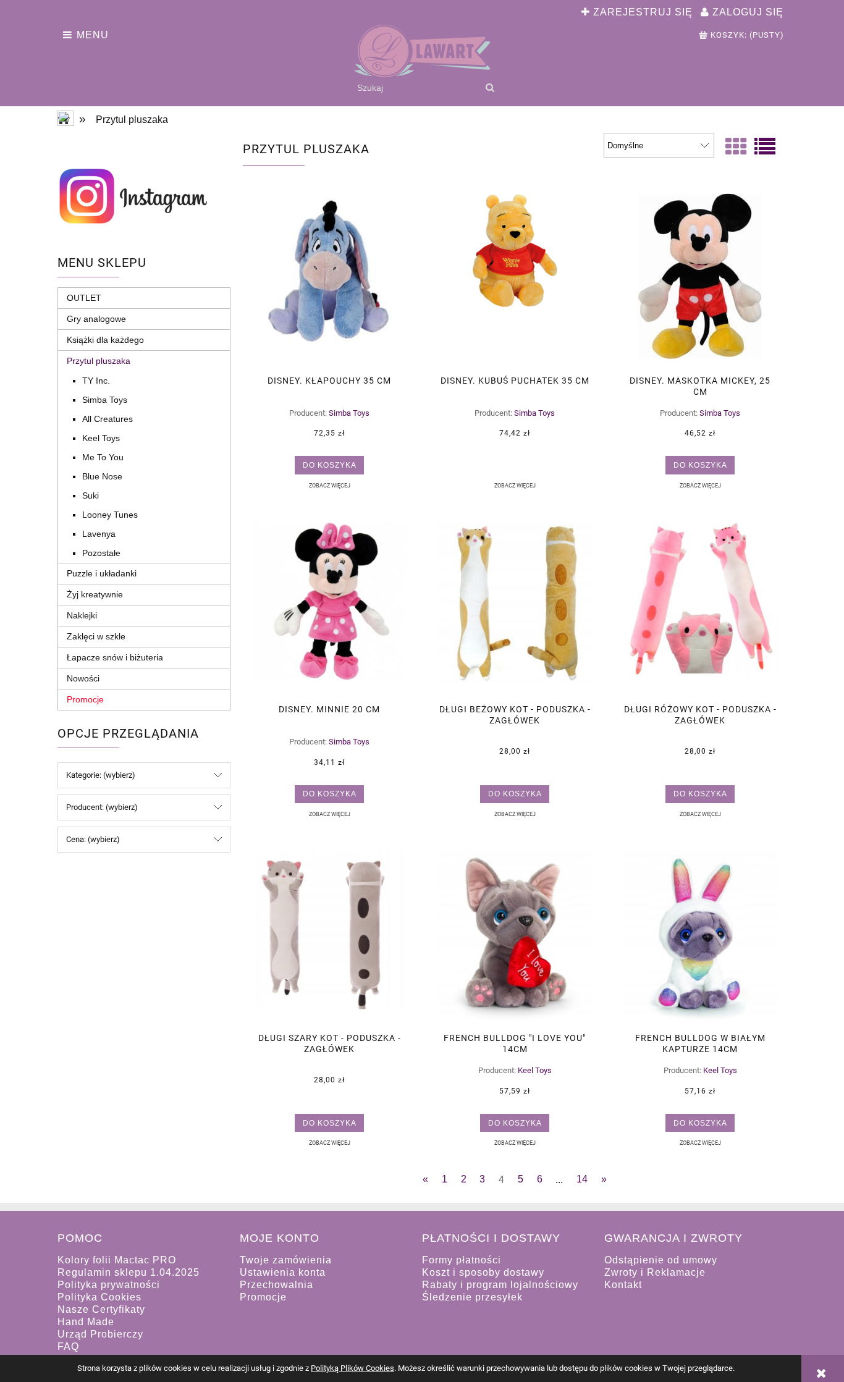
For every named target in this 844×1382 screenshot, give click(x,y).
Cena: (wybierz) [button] (93, 839)
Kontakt (623, 1284)
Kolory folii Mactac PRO (116, 1260)
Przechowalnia (276, 1284)
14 (582, 1179)
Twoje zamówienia (286, 1260)
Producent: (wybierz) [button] (102, 807)
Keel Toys (101, 438)
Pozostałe (101, 553)
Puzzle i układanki (102, 573)
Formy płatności (461, 1260)
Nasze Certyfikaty (101, 1309)
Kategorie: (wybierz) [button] (100, 775)
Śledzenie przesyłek (472, 1297)
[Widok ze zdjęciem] (735, 147)
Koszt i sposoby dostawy (483, 1272)
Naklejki (82, 615)
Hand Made (85, 1322)
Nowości (83, 678)
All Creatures (107, 419)
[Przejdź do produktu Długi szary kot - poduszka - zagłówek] (329, 937)
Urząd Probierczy (100, 1334)
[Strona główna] (422, 51)
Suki (90, 495)
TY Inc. (96, 381)
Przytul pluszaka (98, 361)
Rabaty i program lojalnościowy (500, 1284)
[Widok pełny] (764, 147)
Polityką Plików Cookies (352, 1368)
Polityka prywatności (108, 1284)
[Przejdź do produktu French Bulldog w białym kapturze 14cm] (700, 937)
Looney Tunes (110, 515)
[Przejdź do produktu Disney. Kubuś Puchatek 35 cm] (515, 279)
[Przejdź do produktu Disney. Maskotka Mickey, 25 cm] (700, 279)
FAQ (68, 1346)
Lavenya (99, 534)
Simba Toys (104, 400)
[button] (329, 484)
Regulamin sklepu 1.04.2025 (128, 1272)
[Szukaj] (489, 87)
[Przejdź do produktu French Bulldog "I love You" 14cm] (515, 937)
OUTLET (84, 298)
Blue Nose (102, 476)
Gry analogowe (96, 319)
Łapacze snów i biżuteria (115, 657)
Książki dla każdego (105, 340)
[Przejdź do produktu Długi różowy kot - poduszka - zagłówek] (700, 608)
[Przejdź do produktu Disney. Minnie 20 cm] (329, 608)
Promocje (85, 699)
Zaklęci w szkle (96, 636)
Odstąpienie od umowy (660, 1260)
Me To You (103, 457)
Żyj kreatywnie (95, 594)
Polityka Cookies (99, 1297)
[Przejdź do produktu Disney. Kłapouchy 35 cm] (329, 279)
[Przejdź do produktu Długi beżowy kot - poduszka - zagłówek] (515, 608)
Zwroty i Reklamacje (655, 1272)
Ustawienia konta (283, 1272)
